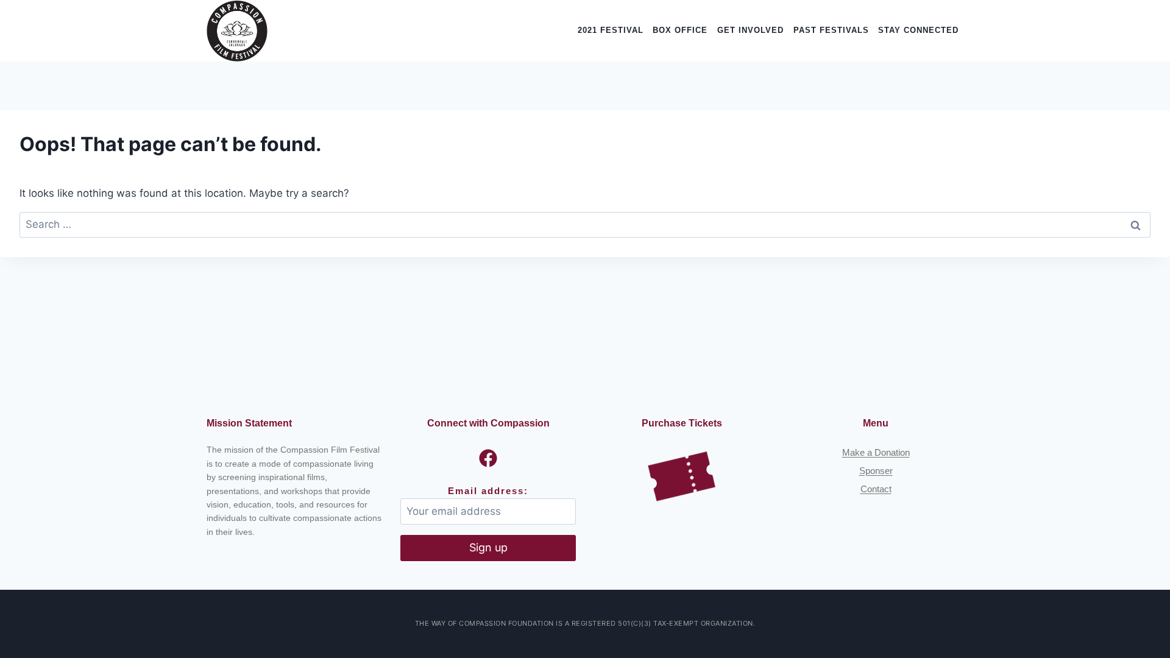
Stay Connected (918, 30)
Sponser (876, 470)
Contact (876, 489)
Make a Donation (876, 452)
